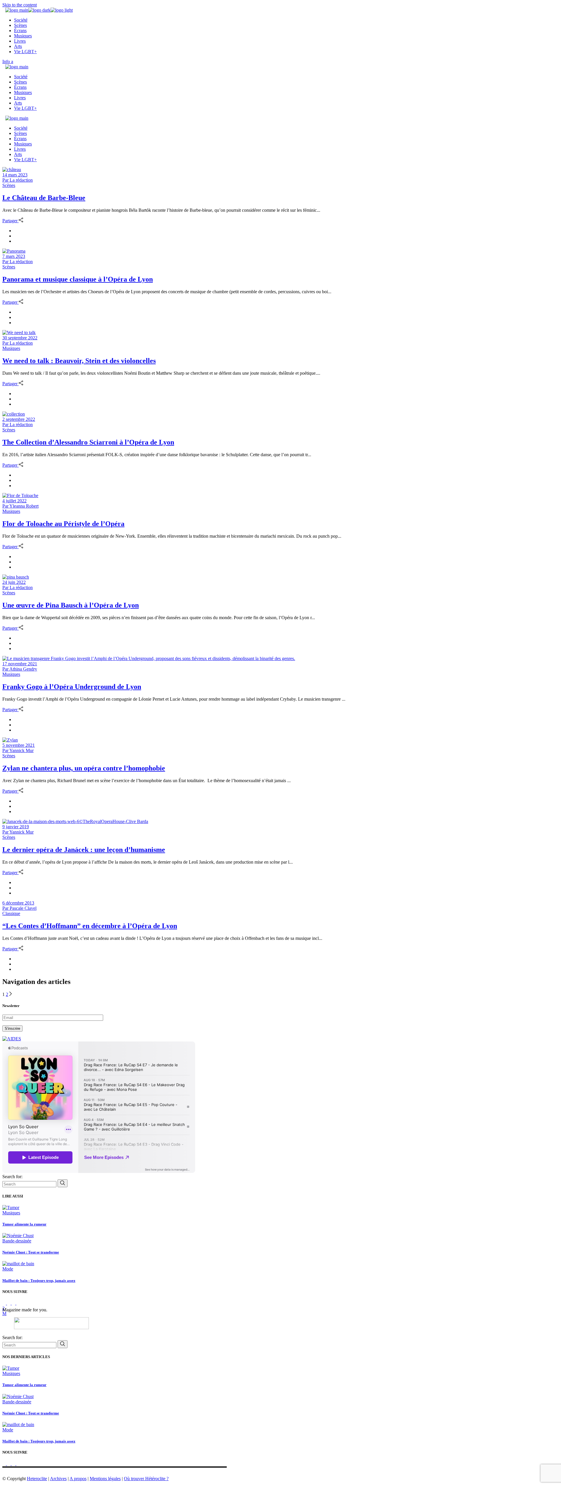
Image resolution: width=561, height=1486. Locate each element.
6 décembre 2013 (18, 902)
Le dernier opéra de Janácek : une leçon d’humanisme (83, 849)
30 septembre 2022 (19, 337)
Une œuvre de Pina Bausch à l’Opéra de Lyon (70, 605)
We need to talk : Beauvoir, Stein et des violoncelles (79, 360)
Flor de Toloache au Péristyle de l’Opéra (63, 523)
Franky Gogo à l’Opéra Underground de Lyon (71, 686)
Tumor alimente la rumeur (24, 1224)
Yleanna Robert (20, 506)
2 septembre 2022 (18, 419)
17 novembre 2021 (19, 663)
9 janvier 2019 (15, 826)
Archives (58, 1478)
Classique (11, 913)
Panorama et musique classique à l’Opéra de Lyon (77, 279)
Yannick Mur (18, 750)
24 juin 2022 (14, 582)
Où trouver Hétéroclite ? (146, 1478)
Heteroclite (37, 1478)
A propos (78, 1478)
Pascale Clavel (19, 908)
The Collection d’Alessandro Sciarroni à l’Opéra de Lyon (88, 442)
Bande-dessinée (16, 1240)
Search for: (12, 1176)
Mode (7, 1268)
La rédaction (17, 180)
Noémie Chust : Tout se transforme (30, 1252)
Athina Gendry (19, 668)
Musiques (11, 348)
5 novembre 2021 (18, 745)
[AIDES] (11, 1038)
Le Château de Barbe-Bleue (43, 198)
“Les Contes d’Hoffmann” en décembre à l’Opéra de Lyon (89, 926)
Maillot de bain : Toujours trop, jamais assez (38, 1280)
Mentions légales (105, 1478)
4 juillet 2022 (14, 500)
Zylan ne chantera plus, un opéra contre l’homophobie (83, 768)
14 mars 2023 (14, 174)
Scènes (8, 185)
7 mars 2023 (13, 256)
